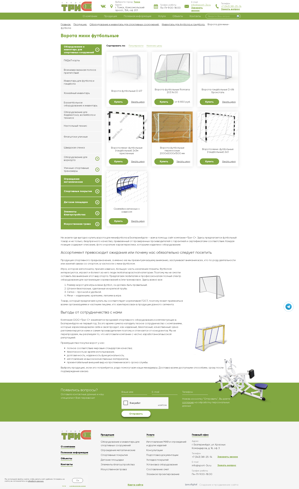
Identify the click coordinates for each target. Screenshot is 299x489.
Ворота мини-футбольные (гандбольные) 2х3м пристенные (126, 150)
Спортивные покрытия (78, 191)
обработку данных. (36, 481)
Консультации (154, 450)
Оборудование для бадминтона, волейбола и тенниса (79, 115)
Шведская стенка (74, 147)
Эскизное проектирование (162, 474)
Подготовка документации (162, 454)
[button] (137, 2)
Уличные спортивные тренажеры (76, 169)
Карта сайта (135, 484)
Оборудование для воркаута (75, 158)
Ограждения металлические (73, 180)
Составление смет (157, 469)
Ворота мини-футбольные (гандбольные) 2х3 (218, 150)
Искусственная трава (77, 224)
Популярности (136, 45)
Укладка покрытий (157, 459)
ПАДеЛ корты (72, 60)
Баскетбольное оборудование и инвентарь (80, 104)
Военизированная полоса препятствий (80, 71)
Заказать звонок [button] (197, 9)
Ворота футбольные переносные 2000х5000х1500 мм (172, 150)
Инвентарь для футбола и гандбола (79, 82)
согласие (188, 402)
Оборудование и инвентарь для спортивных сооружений (79, 49)
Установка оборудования (162, 464)
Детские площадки (76, 202)
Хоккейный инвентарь (77, 93)
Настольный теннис (75, 125)
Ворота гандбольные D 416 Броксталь (218, 91)
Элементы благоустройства (74, 213)
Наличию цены (154, 45)
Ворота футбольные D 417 (126, 91)
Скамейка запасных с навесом (127, 210)
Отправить (136, 413)
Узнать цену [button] (138, 101)
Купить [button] (118, 101)
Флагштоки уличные (76, 136)
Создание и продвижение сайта (218, 484)
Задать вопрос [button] (230, 9)
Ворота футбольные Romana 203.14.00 (172, 91)
